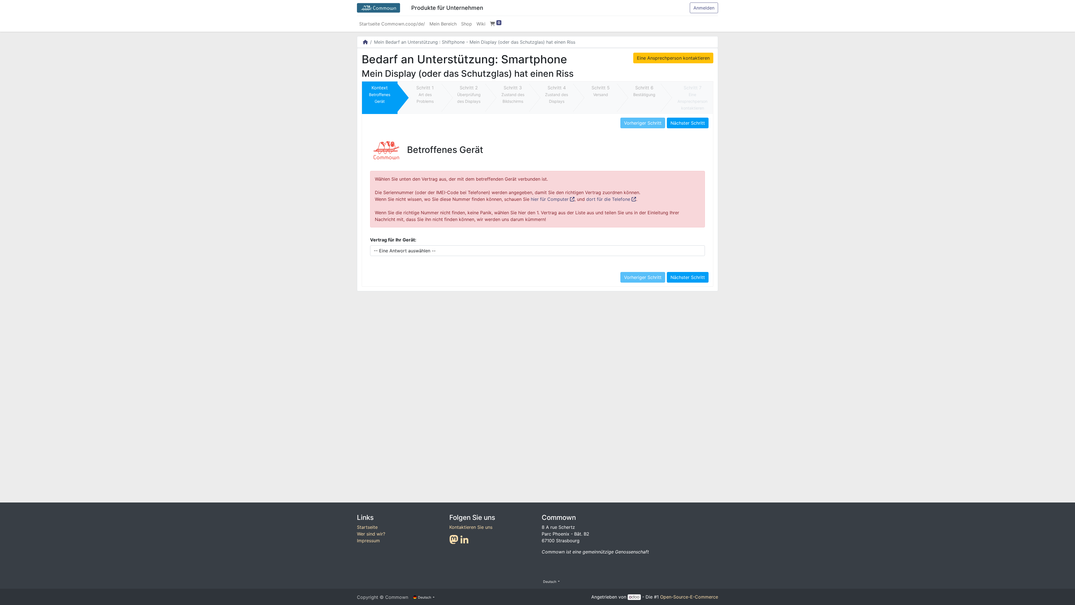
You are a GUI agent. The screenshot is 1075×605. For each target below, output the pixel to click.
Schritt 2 (469, 94)
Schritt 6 (644, 91)
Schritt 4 (556, 94)
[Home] (365, 42)
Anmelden (703, 8)
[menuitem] (392, 23)
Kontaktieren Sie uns (470, 527)
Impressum (368, 540)
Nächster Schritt (687, 123)
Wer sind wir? (371, 534)
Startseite (367, 527)
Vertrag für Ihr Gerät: (393, 240)
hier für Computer (550, 199)
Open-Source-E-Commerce (689, 597)
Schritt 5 (601, 91)
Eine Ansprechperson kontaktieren (673, 58)
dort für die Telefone (609, 199)
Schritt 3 (512, 94)
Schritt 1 (425, 94)
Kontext (379, 94)
